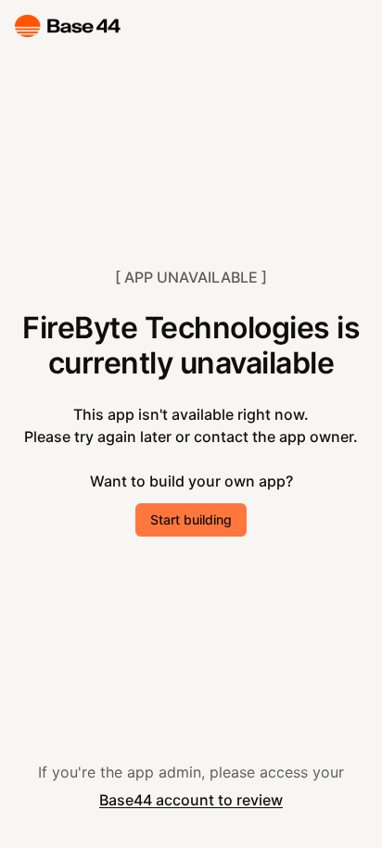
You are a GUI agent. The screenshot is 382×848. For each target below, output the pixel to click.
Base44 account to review (191, 800)
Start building (191, 519)
